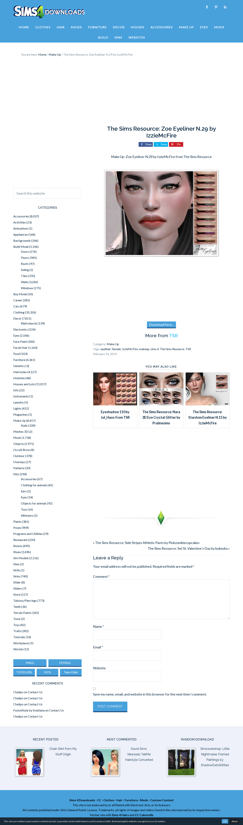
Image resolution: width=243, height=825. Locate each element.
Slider (17, 582)
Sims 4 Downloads (49, 12)
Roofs (25, 263)
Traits (17, 631)
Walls (24, 282)
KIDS (47, 672)
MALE (30, 662)
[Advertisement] (121, 91)
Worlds (18, 649)
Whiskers (27, 515)
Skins (16, 576)
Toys (24, 509)
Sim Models (21, 558)
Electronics (20, 329)
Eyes (16, 335)
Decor (17, 318)
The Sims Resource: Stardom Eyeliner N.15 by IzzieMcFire (207, 417)
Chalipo (18, 692)
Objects (18, 443)
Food (16, 353)
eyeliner (106, 349)
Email (98, 647)
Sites (16, 564)
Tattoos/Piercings (25, 600)
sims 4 (155, 349)
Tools (17, 619)
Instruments (21, 396)
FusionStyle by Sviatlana (29, 710)
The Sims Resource (172, 349)
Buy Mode (20, 294)
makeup (144, 349)
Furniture (19, 360)
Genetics (19, 366)
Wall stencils (29, 323)
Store (16, 594)
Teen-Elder (71, 672)
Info (16, 390)
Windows (27, 288)
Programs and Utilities (28, 533)
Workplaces (21, 643)
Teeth (17, 606)
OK (225, 821)
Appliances (20, 234)
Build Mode (21, 246)
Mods (17, 437)
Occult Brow (21, 450)
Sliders (17, 588)
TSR (173, 335)
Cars (16, 306)
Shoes (17, 552)
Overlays (19, 462)
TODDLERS (24, 672)
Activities (19, 222)
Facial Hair (20, 347)
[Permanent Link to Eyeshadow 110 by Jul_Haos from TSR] (115, 404)
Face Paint (20, 341)
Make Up (113, 344)
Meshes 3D (20, 431)
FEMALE (65, 662)
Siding (25, 270)
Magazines (20, 414)
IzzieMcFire (130, 349)
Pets (16, 474)
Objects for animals (34, 503)
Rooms (17, 546)
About (235, 821)
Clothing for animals (34, 485)
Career (17, 300)
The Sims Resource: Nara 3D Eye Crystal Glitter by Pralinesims (161, 417)
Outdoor (19, 456)
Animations (20, 228)
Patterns (18, 468)
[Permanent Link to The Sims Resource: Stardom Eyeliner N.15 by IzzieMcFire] (208, 404)
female (116, 349)
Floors (25, 257)
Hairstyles (20, 372)
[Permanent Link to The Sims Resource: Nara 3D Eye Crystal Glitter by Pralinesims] (161, 404)
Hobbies (19, 378)
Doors (25, 251)
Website (99, 668)
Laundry (18, 402)
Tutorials (19, 637)
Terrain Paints (22, 612)
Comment (101, 576)
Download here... (161, 324)
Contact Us (35, 692)
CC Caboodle (144, 815)
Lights (17, 408)
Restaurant (20, 540)
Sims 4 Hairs (120, 815)
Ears (24, 491)
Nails (24, 425)
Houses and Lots (24, 384)
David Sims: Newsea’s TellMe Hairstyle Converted (139, 754)
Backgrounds (22, 240)
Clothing (18, 312)
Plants (17, 521)
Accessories (21, 216)
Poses (17, 527)
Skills (16, 570)
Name (98, 626)
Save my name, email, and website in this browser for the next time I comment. (150, 694)
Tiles (24, 276)
